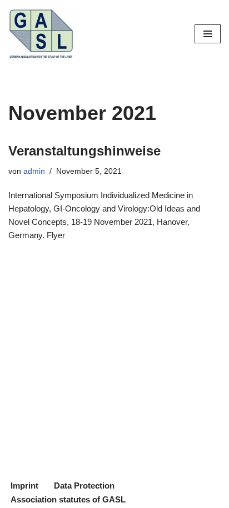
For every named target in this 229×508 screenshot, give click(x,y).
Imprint (24, 485)
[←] (41, 34)
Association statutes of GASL (68, 499)
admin (34, 171)
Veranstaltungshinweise (84, 150)
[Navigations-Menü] (208, 33)
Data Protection (84, 485)
